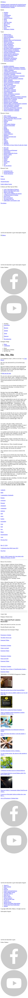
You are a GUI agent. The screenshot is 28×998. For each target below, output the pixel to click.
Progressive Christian (9, 7)
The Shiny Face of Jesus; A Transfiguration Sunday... (14, 669)
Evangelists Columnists (9, 74)
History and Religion (9, 42)
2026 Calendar (7, 115)
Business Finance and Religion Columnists (14, 67)
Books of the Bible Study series (11, 190)
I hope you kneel (5, 648)
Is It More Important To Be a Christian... (10, 750)
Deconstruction (7, 339)
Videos (5, 122)
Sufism (5, 160)
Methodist (6, 143)
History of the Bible (8, 192)
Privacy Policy (7, 896)
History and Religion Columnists (12, 81)
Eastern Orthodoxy (8, 134)
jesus (2, 524)
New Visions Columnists (10, 89)
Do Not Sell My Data (9, 899)
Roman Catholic (8, 154)
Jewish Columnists (8, 84)
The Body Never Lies (6, 637)
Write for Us (7, 895)
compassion (3, 508)
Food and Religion (8, 36)
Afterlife (6, 330)
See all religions (8, 165)
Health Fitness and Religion (10, 55)
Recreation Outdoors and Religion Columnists (15, 96)
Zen (5, 164)
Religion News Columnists (10, 99)
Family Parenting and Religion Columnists (14, 75)
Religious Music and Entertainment (12, 40)
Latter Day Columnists (9, 87)
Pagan (5, 27)
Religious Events (8, 41)
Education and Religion (9, 52)
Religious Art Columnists (10, 100)
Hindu (6, 6)
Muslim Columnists (8, 88)
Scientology (7, 156)
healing (2, 518)
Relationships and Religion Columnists (13, 98)
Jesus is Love (7, 196)
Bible (2, 492)
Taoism (5, 163)
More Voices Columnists (10, 85)
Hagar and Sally (5, 658)
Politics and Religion (9, 45)
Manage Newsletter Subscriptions (12, 903)
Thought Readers (5, 181)
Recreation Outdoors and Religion (12, 48)
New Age (6, 147)
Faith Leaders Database (9, 124)
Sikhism (6, 158)
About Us (6, 885)
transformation (4, 534)
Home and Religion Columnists (11, 82)
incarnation (3, 521)
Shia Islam (6, 157)
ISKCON (6, 138)
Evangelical (19, 4)
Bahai (5, 127)
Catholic (7, 4)
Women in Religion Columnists (11, 110)
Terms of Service (8, 898)
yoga (2, 537)
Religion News (7, 34)
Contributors (7, 345)
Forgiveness (7, 325)
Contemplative (12, 4)
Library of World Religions (10, 117)
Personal (3, 503)
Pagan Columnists (8, 92)
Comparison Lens (8, 171)
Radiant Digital (7, 902)
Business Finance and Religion (11, 49)
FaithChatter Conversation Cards (12, 200)
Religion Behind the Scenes (10, 153)
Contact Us (6, 900)
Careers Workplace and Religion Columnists (15, 69)
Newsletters (3, 203)
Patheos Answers (8, 120)
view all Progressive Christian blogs (9, 798)
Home (5, 344)
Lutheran (6, 142)
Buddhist (3, 4)
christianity (3, 505)
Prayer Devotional (8, 197)
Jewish (10, 6)
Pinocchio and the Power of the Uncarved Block (12, 690)
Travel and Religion (8, 61)
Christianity (6, 131)
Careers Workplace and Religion (12, 51)
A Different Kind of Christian (11, 195)
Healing (3, 497)
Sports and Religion (8, 37)
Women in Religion (8, 47)
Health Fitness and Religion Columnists (13, 78)
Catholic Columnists (9, 70)
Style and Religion (8, 44)
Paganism (6, 149)
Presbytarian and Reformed (10, 150)
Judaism (6, 140)
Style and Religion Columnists (11, 106)
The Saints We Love (9, 199)
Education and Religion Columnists (12, 73)
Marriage (6, 328)
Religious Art (7, 38)
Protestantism (7, 151)
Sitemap (6, 906)
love (2, 529)
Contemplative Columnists (10, 71)
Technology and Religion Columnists (13, 107)
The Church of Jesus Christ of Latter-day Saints (15, 145)
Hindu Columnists (8, 80)
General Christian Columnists (11, 77)
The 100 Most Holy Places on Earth (12, 118)
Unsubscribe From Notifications (11, 904)
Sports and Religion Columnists (11, 105)
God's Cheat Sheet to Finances (11, 189)
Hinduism (6, 135)
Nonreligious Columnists (10, 91)
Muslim (21, 6)
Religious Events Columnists (11, 102)
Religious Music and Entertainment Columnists (15, 103)
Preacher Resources (8, 172)
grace (2, 516)
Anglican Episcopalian (9, 125)
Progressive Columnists (9, 95)
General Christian (8, 18)
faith (2, 513)
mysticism (3, 500)
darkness (3, 511)
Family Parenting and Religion (11, 54)
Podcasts (6, 121)
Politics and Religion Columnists (12, 94)
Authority (3, 490)
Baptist (5, 128)
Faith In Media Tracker (6, 184)
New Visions (7, 26)
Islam (5, 139)
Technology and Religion (10, 59)
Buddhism (6, 129)
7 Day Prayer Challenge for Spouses (13, 193)
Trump (5, 333)
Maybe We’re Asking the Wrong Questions (11, 710)
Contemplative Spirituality (7, 495)
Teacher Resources (8, 173)
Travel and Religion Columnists (11, 109)
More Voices (7, 23)
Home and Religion (8, 56)
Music (2, 532)
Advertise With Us (8, 893)
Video (2, 176)
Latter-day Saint (15, 6)
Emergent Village (5, 640)
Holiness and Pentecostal (10, 136)
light (2, 526)
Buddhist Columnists (9, 66)
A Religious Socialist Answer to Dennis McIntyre (13, 770)
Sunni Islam (7, 161)
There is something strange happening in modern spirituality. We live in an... (12, 713)
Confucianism (7, 132)
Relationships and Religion (10, 58)
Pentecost (6, 336)
